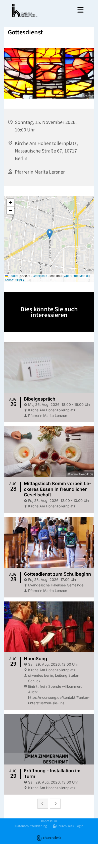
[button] (66, 10)
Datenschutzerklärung (31, 826)
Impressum (49, 821)
